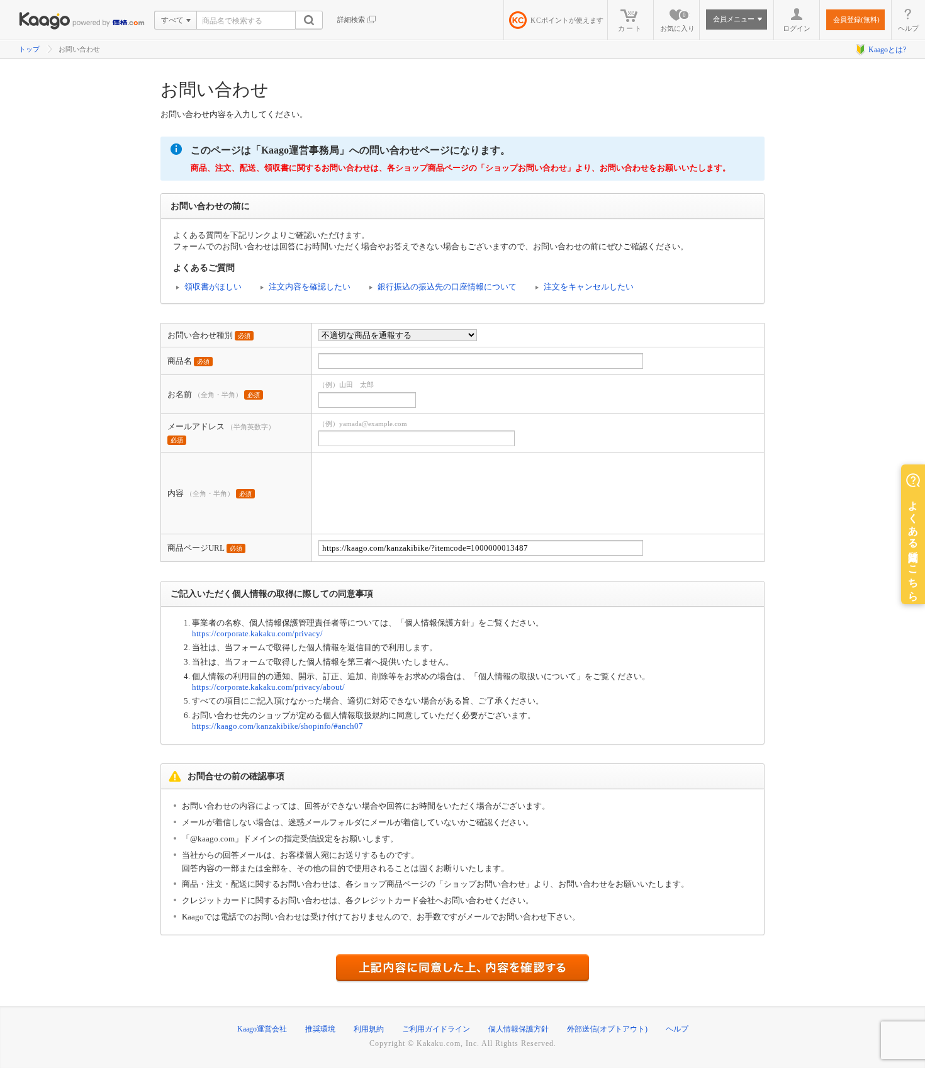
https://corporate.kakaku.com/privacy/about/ (268, 687)
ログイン (796, 28)
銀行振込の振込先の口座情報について (447, 286)
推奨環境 (320, 1029)
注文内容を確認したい (309, 286)
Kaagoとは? (887, 49)
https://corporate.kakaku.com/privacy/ (257, 633)
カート (630, 28)
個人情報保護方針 (518, 1029)
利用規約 (369, 1029)
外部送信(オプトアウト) (607, 1029)
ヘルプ (908, 28)
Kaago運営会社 (262, 1029)
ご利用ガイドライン (436, 1029)
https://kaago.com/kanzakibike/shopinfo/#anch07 (277, 726)
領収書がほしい (213, 286)
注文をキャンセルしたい (589, 286)
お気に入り (677, 22)
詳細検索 (351, 19)
